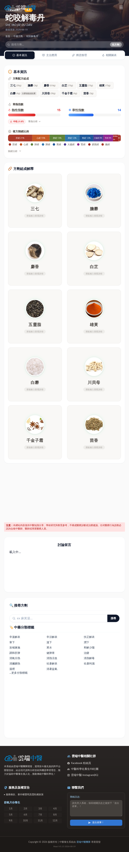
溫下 (49, 642)
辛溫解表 (14, 637)
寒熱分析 (33, 121)
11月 (40, 821)
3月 (40, 809)
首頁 (7, 36)
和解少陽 (89, 647)
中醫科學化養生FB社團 (84, 769)
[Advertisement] (64, 492)
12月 (55, 821)
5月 (11, 815)
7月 (40, 815)
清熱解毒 (89, 658)
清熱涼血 (52, 658)
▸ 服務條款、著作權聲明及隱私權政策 (24, 794)
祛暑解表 (52, 663)
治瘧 (86, 653)
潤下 (86, 642)
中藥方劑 (18, 36)
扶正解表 (89, 637)
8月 (55, 815)
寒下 (12, 642)
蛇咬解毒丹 (32, 36)
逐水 (49, 647)
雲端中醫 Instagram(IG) (84, 775)
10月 (25, 821)
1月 (11, 809)
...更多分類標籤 (18, 673)
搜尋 (113, 618)
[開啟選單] (121, 7)
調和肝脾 (14, 653)
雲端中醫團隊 (83, 842)
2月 (25, 809)
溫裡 (12, 669)
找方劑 (116, 44)
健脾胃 (51, 653)
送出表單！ (98, 822)
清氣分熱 (14, 658)
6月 (25, 815)
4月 (55, 809)
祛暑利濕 (89, 663)
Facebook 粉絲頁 (81, 763)
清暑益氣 (52, 669)
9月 (11, 821)
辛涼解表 (52, 637)
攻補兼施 (14, 647)
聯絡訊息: (75, 797)
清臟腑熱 (14, 663)
